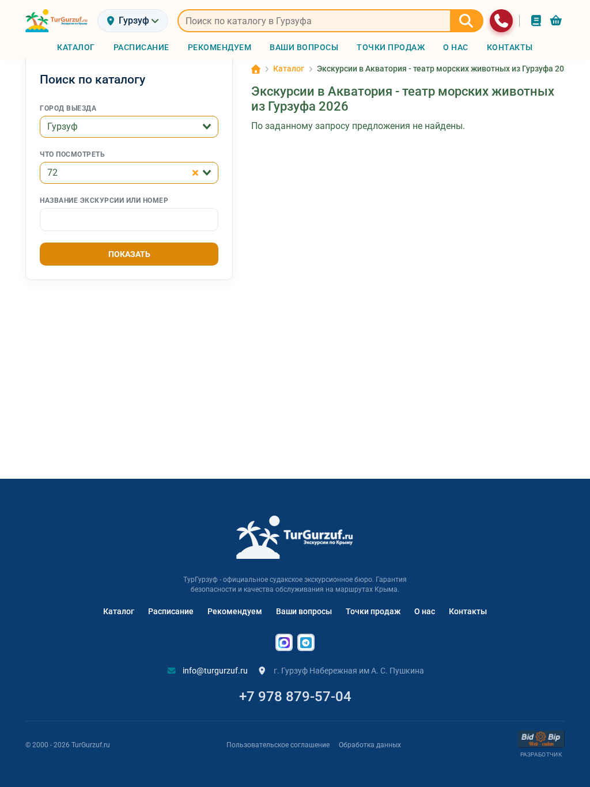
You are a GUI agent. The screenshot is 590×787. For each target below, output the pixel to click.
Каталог (118, 611)
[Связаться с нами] (501, 20)
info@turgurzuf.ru (214, 670)
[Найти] (466, 20)
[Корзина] (556, 20)
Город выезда (68, 108)
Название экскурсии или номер (104, 200)
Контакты (468, 611)
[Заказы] (536, 20)
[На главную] (56, 20)
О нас (424, 611)
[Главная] (255, 69)
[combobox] (129, 127)
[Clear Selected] (195, 173)
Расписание (171, 611)
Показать (129, 254)
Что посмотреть (72, 154)
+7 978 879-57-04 (295, 696)
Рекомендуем (234, 611)
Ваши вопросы (304, 611)
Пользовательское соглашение (278, 745)
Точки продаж (373, 611)
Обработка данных (370, 745)
